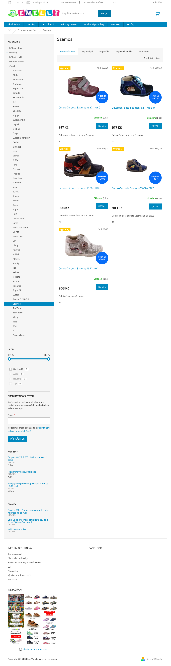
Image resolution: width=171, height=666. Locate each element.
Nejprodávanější (124, 51)
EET (10, 567)
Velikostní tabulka (17, 529)
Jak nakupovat (68, 2)
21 (60, 222)
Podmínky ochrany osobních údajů (25, 562)
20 (60, 141)
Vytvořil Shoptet (155, 659)
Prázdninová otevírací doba (22, 471)
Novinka (19, 379)
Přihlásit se (17, 438)
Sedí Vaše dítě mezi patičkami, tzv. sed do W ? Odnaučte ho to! (28, 521)
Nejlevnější (87, 51)
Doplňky (13, 52)
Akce (17, 374)
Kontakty (12, 579)
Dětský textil (15, 57)
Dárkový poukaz (17, 61)
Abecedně (144, 51)
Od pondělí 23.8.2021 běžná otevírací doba (27, 458)
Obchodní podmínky (93, 2)
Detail (102, 125)
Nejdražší (104, 51)
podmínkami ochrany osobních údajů (29, 429)
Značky (13, 66)
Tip (17, 383)
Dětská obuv (15, 48)
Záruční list (13, 571)
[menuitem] (14, 24)
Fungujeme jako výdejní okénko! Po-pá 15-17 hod (28, 484)
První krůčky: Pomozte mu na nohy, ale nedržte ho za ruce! (28, 511)
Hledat (105, 13)
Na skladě (20, 369)
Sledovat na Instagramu (35, 649)
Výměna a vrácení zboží (19, 575)
